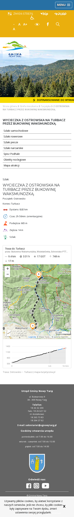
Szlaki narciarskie (13, 148)
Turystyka (46, 106)
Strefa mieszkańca (29, 106)
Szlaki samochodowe (16, 130)
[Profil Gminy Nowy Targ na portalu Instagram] (38, 485)
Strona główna (10, 106)
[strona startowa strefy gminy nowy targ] (16, 49)
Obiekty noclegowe (15, 159)
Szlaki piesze (11, 142)
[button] (63, 5)
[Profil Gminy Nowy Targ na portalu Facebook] (29, 486)
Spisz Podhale (12, 154)
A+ (25, 24)
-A (14, 24)
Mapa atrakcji (11, 165)
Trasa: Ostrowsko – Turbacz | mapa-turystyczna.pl (29, 372)
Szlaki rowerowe (13, 136)
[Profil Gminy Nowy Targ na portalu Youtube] (45, 485)
